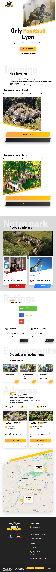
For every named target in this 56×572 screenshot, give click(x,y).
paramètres (8, 570)
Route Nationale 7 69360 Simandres (12, 427)
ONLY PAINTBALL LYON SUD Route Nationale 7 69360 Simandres (36, 547)
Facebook (34, 558)
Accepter (30, 568)
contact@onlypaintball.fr (36, 527)
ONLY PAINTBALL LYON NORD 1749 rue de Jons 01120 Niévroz (37, 553)
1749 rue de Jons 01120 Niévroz (37, 427)
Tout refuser (39, 568)
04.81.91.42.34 (33, 53)
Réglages (49, 568)
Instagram (43, 558)
